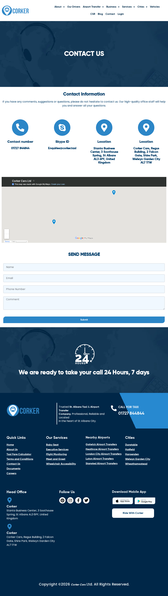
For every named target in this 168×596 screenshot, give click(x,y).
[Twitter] (86, 500)
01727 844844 (20, 148)
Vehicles (155, 7)
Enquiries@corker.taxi (62, 148)
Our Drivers (73, 7)
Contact (110, 14)
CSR (92, 14)
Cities (140, 7)
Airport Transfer (92, 7)
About (58, 7)
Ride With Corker (133, 513)
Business (111, 7)
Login (121, 14)
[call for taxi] (114, 408)
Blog (100, 14)
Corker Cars (78, 584)
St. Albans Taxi (78, 407)
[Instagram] (70, 500)
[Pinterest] (62, 500)
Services (127, 7)
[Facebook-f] (78, 500)
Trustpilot (12, 563)
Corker (12, 506)
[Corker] (9, 500)
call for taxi (128, 407)
